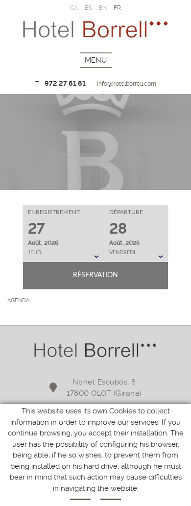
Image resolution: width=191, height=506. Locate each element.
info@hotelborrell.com (126, 83)
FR (117, 7)
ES (88, 7)
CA (74, 7)
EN (103, 7)
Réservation (95, 275)
